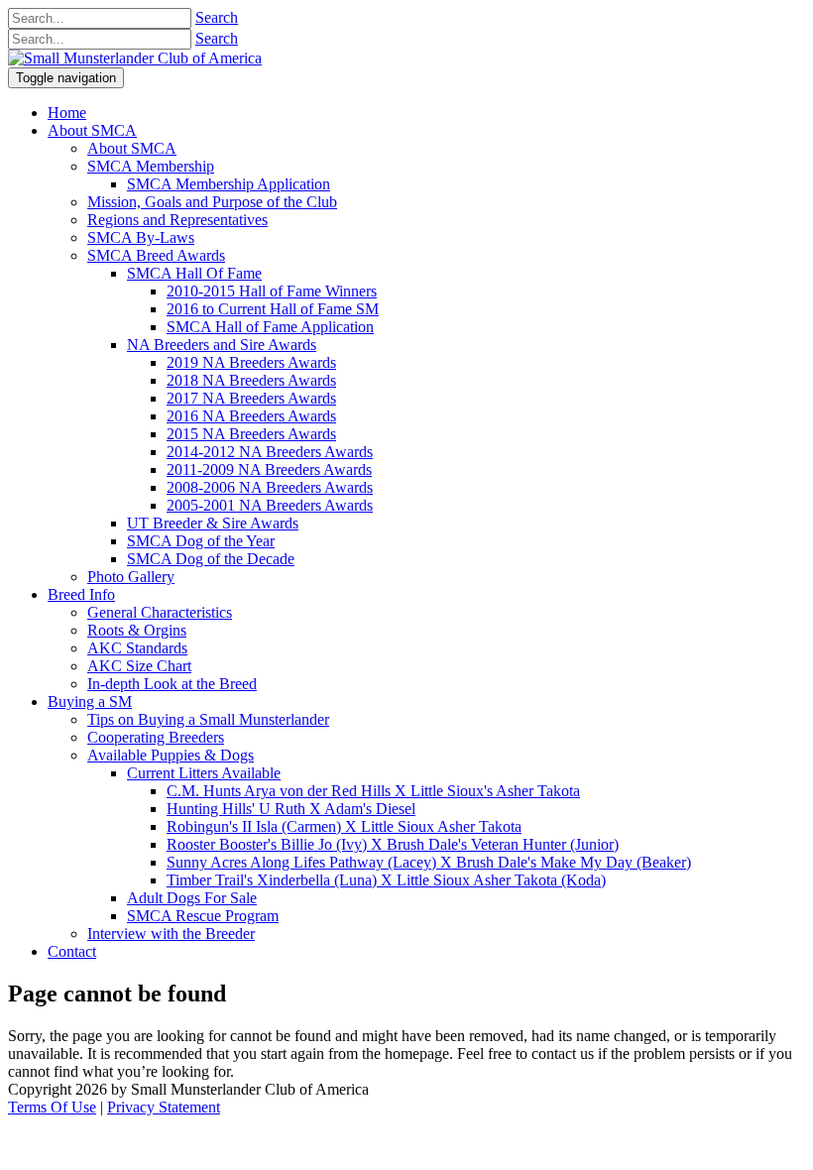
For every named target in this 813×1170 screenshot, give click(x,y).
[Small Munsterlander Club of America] (135, 58)
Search (216, 17)
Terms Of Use (52, 1107)
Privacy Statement (163, 1107)
